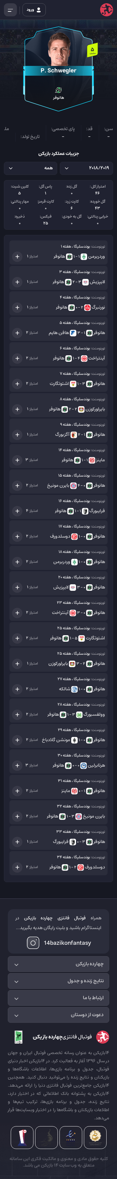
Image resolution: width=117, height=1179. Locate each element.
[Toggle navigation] (10, 9)
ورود (31, 9)
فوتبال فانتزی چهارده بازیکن (55, 918)
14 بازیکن (49, 1165)
